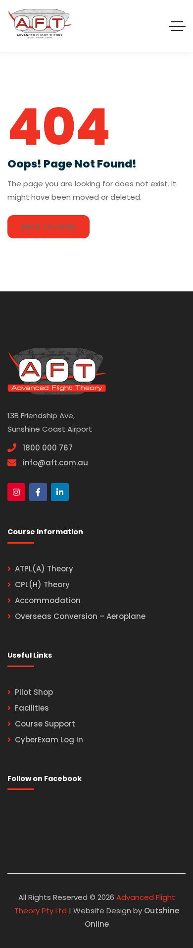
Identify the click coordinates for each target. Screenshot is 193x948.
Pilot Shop (34, 692)
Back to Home (48, 227)
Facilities (32, 708)
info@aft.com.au (55, 462)
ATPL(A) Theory (44, 568)
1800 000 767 (48, 448)
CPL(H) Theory (42, 584)
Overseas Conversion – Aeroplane (80, 616)
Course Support (45, 724)
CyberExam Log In (49, 739)
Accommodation (48, 600)
